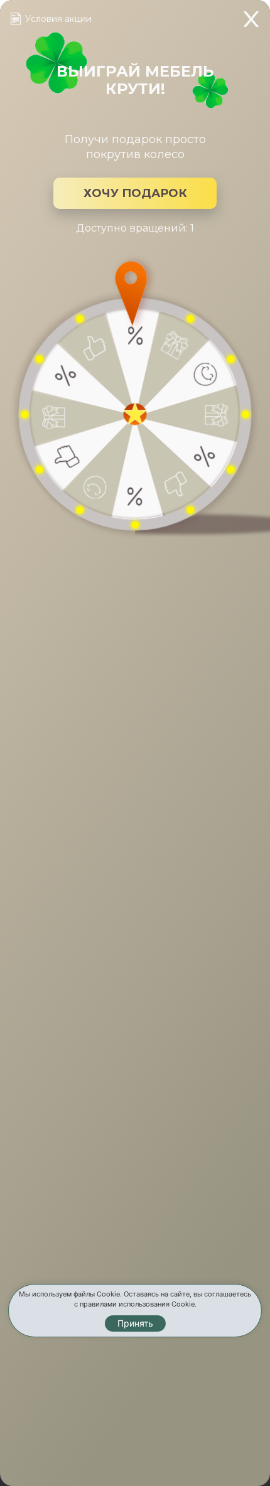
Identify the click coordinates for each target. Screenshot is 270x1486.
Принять (135, 1323)
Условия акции (58, 18)
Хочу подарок (135, 193)
